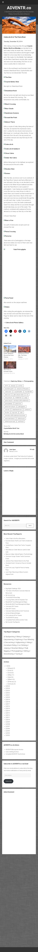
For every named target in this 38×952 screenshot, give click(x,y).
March (12, 679)
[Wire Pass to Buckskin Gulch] (10, 365)
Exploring (14, 381)
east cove (8, 394)
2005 (8, 731)
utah (21, 412)
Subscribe (9, 781)
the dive (7, 412)
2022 (8, 693)
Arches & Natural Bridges (13, 613)
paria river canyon (10, 406)
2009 (8, 722)
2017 (8, 704)
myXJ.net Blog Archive (12, 752)
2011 (8, 717)
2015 (8, 708)
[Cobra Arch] (8, 144)
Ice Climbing (22, 645)
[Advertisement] (19, 823)
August (12, 668)
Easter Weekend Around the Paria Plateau (9, 355)
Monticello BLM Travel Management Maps (18, 604)
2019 (8, 699)
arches (20, 385)
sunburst (27, 409)
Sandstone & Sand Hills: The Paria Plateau (23, 355)
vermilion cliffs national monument (15, 415)
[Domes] (7, 173)
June (11, 672)
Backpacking (10, 637)
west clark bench (10, 418)
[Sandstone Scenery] (11, 113)
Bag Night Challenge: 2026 (13, 588)
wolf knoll (21, 421)
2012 (8, 715)
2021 (8, 695)
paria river (18, 403)
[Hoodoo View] (9, 169)
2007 (8, 726)
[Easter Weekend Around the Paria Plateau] (10, 349)
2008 (8, 724)
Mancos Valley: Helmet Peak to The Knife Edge (19, 554)
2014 (6, 385)
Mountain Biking (17, 648)
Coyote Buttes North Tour (11, 428)
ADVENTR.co (19, 7)
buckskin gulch (9, 388)
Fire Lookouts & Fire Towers (14, 615)
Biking (19, 637)
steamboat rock (17, 409)
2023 (8, 690)
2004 (8, 733)
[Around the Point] (10, 117)
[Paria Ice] (7, 236)
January (12, 684)
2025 (8, 686)
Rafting (26, 651)
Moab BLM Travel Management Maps (16, 602)
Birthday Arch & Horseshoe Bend (14, 434)
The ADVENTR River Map (13, 597)
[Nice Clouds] (8, 108)
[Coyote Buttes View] (11, 82)
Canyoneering (8, 639)
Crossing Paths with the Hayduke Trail (16, 599)
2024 (8, 688)
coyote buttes (18, 391)
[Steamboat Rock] (10, 91)
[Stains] (7, 307)
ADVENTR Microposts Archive (14, 749)
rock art (7, 409)
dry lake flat (28, 391)
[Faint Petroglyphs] (19, 271)
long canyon (8, 397)
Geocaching (9, 642)
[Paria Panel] (8, 298)
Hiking (19, 381)
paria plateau (8, 403)
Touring (18, 654)
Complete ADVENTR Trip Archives (15, 754)
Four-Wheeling (29, 639)
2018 (8, 701)
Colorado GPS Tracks (12, 606)
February (12, 681)
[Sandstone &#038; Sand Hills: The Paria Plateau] (24, 349)
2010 (8, 719)
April (11, 677)
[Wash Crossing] (10, 104)
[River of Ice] (8, 220)
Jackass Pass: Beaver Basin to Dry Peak (17, 561)
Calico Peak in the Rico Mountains (15, 538)
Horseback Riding (10, 645)
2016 (8, 706)
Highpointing (20, 642)
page (25, 397)
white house (21, 418)
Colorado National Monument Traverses (17, 611)
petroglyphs (21, 406)
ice (27, 394)
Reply (32, 449)
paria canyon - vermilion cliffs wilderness (17, 400)
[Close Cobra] (9, 153)
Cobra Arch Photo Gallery (14, 322)
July (11, 670)
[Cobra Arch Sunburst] (12, 149)
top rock (14, 412)
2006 (8, 728)
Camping (26, 637)
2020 (8, 697)
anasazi (13, 385)
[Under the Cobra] (10, 158)
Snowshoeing (8, 654)
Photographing (28, 381)
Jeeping (7, 648)
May (11, 675)
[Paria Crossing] (10, 231)
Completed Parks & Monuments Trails (17, 620)
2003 (8, 735)
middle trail (18, 397)
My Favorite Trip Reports (13, 622)
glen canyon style (18, 394)
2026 (8, 666)
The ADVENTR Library (12, 617)
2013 (8, 713)
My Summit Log (10, 595)
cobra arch (8, 391)
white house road (10, 421)
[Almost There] (9, 122)
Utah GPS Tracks (10, 608)
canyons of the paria (23, 388)
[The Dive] (7, 77)
